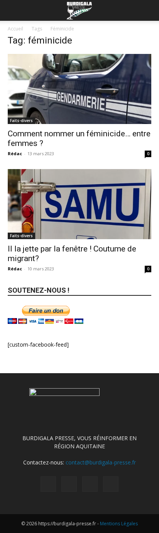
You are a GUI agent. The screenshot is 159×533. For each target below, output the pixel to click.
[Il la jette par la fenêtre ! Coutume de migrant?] (79, 204)
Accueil (15, 28)
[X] (90, 484)
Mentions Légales (119, 523)
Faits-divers (21, 120)
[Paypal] (69, 484)
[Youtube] (110, 484)
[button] (13, 10)
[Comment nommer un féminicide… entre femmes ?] (79, 89)
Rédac (15, 153)
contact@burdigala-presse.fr (101, 462)
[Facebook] (48, 484)
